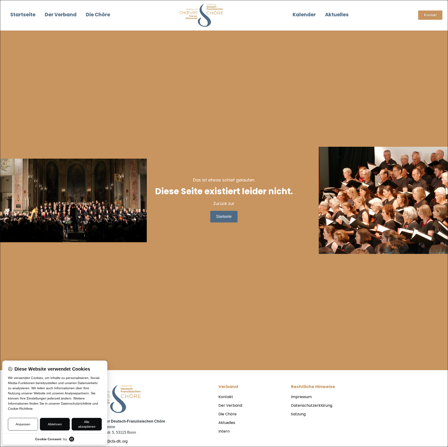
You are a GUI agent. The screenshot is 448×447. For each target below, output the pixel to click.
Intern (224, 432)
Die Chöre (98, 15)
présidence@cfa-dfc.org (108, 441)
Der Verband (61, 15)
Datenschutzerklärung (311, 406)
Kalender (304, 15)
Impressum (301, 397)
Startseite (22, 15)
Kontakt (225, 397)
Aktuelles (337, 15)
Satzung (298, 414)
